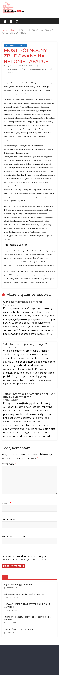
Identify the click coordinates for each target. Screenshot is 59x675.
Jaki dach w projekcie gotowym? (25, 344)
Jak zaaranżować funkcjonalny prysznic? (25, 594)
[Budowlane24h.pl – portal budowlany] (5, 21)
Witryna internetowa (14, 536)
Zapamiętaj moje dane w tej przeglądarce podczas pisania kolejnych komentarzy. (25, 558)
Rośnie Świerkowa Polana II (18, 629)
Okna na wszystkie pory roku (22, 301)
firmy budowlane (29, 69)
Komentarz (9, 463)
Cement (17, 69)
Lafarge (40, 69)
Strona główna (10, 30)
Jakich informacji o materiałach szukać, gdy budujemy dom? (29, 395)
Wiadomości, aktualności (15, 45)
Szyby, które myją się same (18, 584)
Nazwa (6, 503)
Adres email (9, 519)
